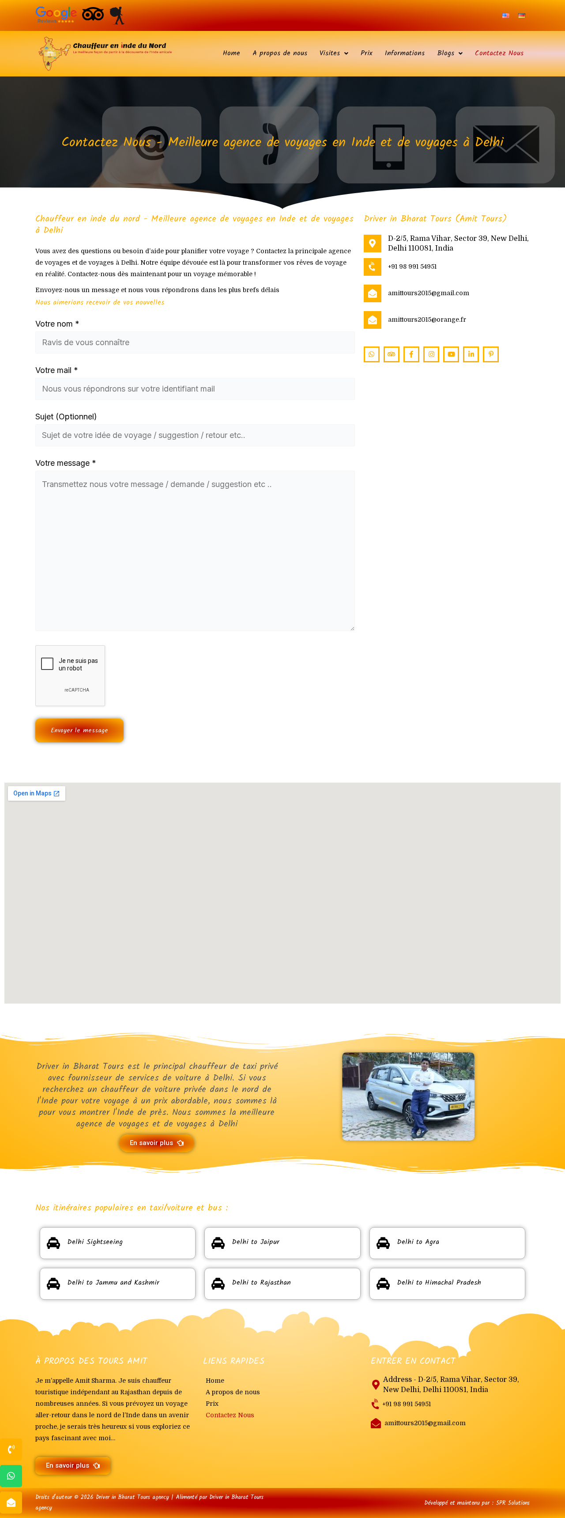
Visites (330, 53)
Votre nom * (57, 323)
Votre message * (65, 463)
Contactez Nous (499, 53)
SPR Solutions (513, 1503)
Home (231, 53)
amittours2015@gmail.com (428, 293)
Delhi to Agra (418, 1242)
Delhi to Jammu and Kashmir (113, 1282)
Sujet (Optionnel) (66, 416)
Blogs (445, 53)
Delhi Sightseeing (95, 1242)
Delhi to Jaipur (255, 1242)
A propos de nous (279, 53)
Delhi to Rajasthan (261, 1282)
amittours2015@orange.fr (427, 319)
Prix (367, 53)
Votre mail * (56, 370)
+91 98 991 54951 (412, 266)
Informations (405, 53)
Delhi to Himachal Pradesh (439, 1282)
